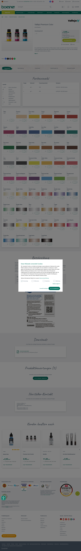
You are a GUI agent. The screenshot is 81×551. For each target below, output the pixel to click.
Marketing (58, 281)
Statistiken (47, 281)
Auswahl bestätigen (44, 288)
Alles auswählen (54, 288)
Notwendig (25, 281)
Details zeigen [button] (56, 283)
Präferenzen (36, 281)
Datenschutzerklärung (44, 278)
